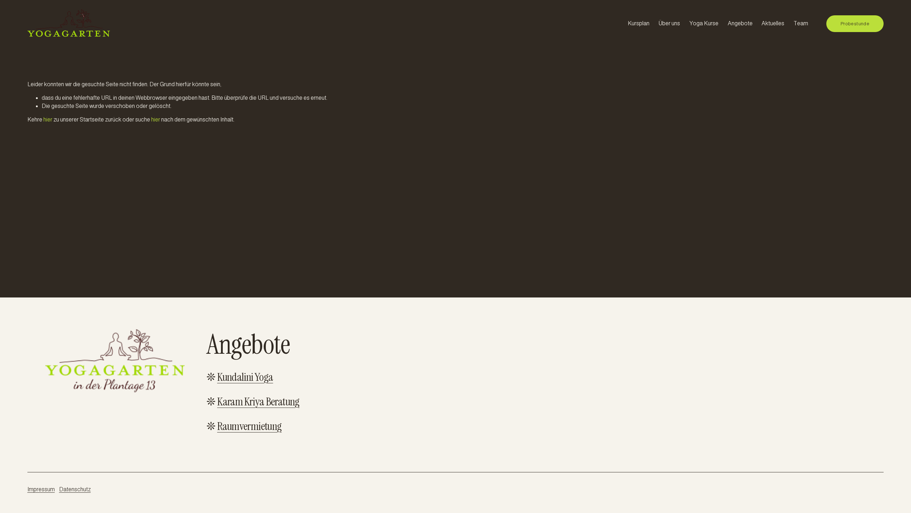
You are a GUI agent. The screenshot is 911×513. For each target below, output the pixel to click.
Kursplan (638, 23)
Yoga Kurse (703, 23)
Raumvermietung (249, 426)
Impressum (41, 489)
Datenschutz (75, 489)
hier (47, 119)
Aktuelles (773, 23)
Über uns (669, 23)
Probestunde (855, 23)
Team (801, 23)
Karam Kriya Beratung (258, 402)
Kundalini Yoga (245, 377)
